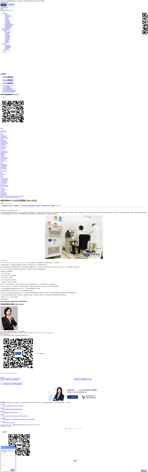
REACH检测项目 (8, 80)
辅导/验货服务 (19, 409)
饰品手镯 (1, 176)
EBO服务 (2, 408)
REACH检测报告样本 (7, 89)
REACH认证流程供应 (3, 158)
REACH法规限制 (3, 192)
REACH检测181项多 (3, 166)
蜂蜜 (1, 169)
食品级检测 (7, 35)
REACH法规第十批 (3, 189)
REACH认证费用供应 (3, 146)
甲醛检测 (7, 41)
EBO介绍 (5, 13)
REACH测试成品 (3, 174)
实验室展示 (9, 405)
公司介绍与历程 (8, 16)
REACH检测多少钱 (22, 419)
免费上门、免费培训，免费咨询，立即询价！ (9, 197)
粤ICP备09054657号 (24, 424)
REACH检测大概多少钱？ (8, 88)
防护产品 (1, 177)
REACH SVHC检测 (3, 131)
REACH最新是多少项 (3, 151)
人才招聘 (12, 422)
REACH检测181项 (3, 144)
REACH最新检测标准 (3, 142)
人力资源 (2, 421)
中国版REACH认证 (3, 167)
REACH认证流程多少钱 (4, 185)
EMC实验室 (7, 22)
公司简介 (4, 405)
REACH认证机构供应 (3, 157)
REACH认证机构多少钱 (4, 165)
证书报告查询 (8, 46)
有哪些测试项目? (3, 154)
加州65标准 (7, 39)
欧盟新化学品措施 (3, 164)
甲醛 (1, 162)
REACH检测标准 (6, 29)
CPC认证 (7, 42)
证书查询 (10, 412)
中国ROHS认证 (2, 147)
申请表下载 (14, 412)
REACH (1, 187)
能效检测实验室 (8, 26)
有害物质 (1, 134)
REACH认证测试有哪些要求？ (9, 91)
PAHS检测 (7, 37)
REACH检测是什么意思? (8, 85)
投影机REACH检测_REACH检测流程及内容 (9, 379)
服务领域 (10, 409)
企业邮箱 (2, 2)
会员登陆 (4, 50)
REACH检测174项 (3, 141)
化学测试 (4, 30)
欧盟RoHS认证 (8, 31)
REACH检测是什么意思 (4, 179)
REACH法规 (2, 188)
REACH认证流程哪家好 (4, 178)
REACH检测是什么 (7, 28)
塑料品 (1, 173)
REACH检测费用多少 (3, 168)
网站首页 (9, 196)
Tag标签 (9, 426)
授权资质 (7, 17)
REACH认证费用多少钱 (4, 180)
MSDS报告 (7, 33)
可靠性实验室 (8, 23)
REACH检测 (7, 36)
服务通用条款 (8, 47)
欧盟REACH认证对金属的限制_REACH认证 (83, 378)
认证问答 (13, 196)
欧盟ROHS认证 (2, 153)
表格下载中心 (8, 45)
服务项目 (14, 409)
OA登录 (6, 2)
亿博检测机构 (2, 156)
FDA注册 (1, 163)
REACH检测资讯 (8, 77)
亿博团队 (7, 19)
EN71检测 (7, 34)
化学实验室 (2, 145)
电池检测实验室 (8, 25)
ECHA (1, 133)
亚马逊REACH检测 (3, 135)
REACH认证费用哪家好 (4, 186)
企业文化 (7, 18)
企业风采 (13, 405)
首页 (4, 12)
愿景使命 (7, 14)
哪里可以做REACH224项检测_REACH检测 (13, 383)
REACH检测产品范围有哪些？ (9, 90)
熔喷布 (1, 175)
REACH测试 (2, 191)
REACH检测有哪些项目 (4, 152)
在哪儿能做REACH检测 (4, 143)
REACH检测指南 (8, 83)
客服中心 (2, 411)
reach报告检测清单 (3, 136)
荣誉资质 (21, 405)
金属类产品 (2, 155)
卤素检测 (7, 40)
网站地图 (2, 426)
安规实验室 (7, 20)
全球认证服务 (5, 409)
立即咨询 (2, 299)
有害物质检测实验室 (9, 24)
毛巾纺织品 (2, 184)
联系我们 (7, 48)
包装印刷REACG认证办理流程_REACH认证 (83, 379)
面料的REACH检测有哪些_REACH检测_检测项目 (10, 378)
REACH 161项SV (3, 132)
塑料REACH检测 (3, 140)
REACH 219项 (2, 130)
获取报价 (6, 299)
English (8, 50)
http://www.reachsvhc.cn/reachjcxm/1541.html (10, 373)
